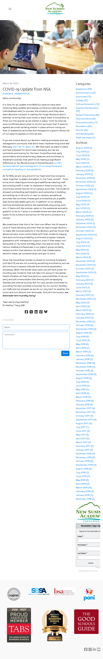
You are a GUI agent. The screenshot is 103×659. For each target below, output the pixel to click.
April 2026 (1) (82, 163)
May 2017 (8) (82, 434)
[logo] (55, 9)
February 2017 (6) (85, 446)
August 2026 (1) (84, 147)
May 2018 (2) (82, 389)
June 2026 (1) (83, 155)
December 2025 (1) (85, 178)
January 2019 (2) (84, 359)
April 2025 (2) (83, 208)
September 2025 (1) (86, 189)
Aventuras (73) (83, 96)
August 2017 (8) (84, 423)
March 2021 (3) (83, 291)
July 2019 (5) (82, 336)
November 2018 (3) (85, 366)
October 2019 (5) (84, 325)
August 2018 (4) (84, 378)
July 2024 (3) (83, 242)
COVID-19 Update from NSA (27, 89)
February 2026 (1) (85, 170)
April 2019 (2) (82, 347)
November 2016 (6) (85, 457)
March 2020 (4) (83, 310)
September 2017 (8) (86, 419)
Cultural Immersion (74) (88, 104)
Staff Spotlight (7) (85, 137)
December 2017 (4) (85, 408)
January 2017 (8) (84, 449)
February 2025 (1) (85, 215)
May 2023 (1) (82, 276)
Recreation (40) (84, 126)
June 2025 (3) (83, 200)
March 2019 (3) (83, 351)
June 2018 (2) (83, 385)
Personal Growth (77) (87, 122)
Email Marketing (84, 571)
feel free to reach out (24, 146)
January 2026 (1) (84, 174)
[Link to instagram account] (90, 649)
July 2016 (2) (82, 472)
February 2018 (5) (85, 400)
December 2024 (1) (85, 223)
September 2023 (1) (86, 272)
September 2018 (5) (86, 374)
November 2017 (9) (85, 412)
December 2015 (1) (85, 498)
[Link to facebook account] (85, 649)
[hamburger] (9, 9)
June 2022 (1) (83, 287)
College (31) (82, 100)
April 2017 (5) (82, 438)
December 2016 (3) (85, 453)
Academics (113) (84, 89)
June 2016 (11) (83, 476)
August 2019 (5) (84, 332)
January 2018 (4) (84, 404)
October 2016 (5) (84, 461)
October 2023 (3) (85, 268)
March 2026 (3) (84, 166)
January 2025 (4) (84, 219)
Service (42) (82, 130)
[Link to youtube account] (98, 649)
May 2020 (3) (82, 302)
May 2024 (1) (82, 249)
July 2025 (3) (83, 196)
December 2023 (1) (85, 261)
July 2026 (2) (83, 151)
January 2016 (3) (84, 495)
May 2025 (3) (82, 204)
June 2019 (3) (83, 340)
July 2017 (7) (82, 427)
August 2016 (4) (84, 468)
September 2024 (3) (86, 234)
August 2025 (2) (84, 193)
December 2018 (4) (85, 363)
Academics (8, 93)
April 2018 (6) (82, 393)
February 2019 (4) (85, 355)
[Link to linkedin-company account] (94, 649)
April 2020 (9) (83, 306)
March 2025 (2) (84, 212)
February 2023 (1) (85, 280)
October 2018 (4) (84, 370)
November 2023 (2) (86, 264)
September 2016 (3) (86, 465)
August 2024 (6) (84, 238)
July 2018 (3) (82, 381)
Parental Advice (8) (85, 118)
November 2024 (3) (86, 227)
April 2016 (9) (82, 483)
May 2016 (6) (82, 480)
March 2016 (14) (84, 487)
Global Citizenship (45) (87, 115)
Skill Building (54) (85, 133)
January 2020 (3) (85, 317)
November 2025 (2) (86, 181)
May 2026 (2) (82, 159)
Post (65, 353)
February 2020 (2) (85, 314)
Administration (22, 93)
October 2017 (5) (84, 415)
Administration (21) (85, 92)
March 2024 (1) (83, 257)
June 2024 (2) (83, 246)
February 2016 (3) (85, 491)
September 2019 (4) (86, 329)
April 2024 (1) (82, 253)
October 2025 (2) (85, 185)
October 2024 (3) (85, 230)
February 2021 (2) (85, 295)
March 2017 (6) (83, 442)
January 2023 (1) (84, 283)
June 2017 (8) (83, 431)
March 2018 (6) (83, 397)
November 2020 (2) (86, 298)
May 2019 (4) (82, 344)
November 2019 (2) (85, 321)
